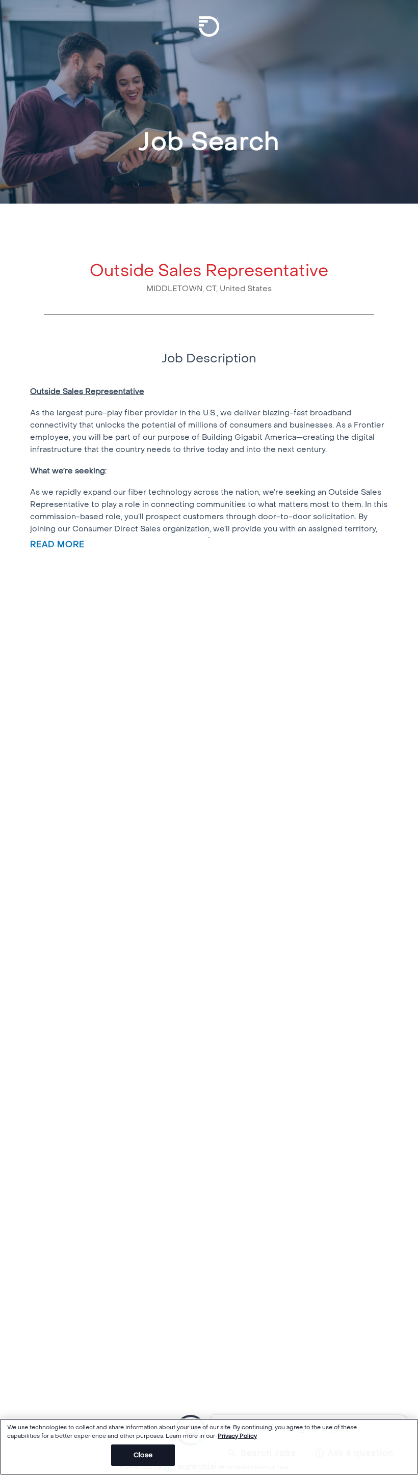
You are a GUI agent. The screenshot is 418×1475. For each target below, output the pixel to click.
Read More (57, 544)
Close (143, 1455)
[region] (209, 1447)
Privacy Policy (237, 1436)
